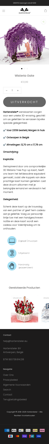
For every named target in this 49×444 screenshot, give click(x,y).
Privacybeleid (10, 379)
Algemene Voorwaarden (16, 384)
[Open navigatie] (3, 11)
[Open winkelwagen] (45, 10)
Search (7, 389)
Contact (7, 394)
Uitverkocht (24, 102)
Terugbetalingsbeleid (15, 399)
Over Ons (8, 375)
